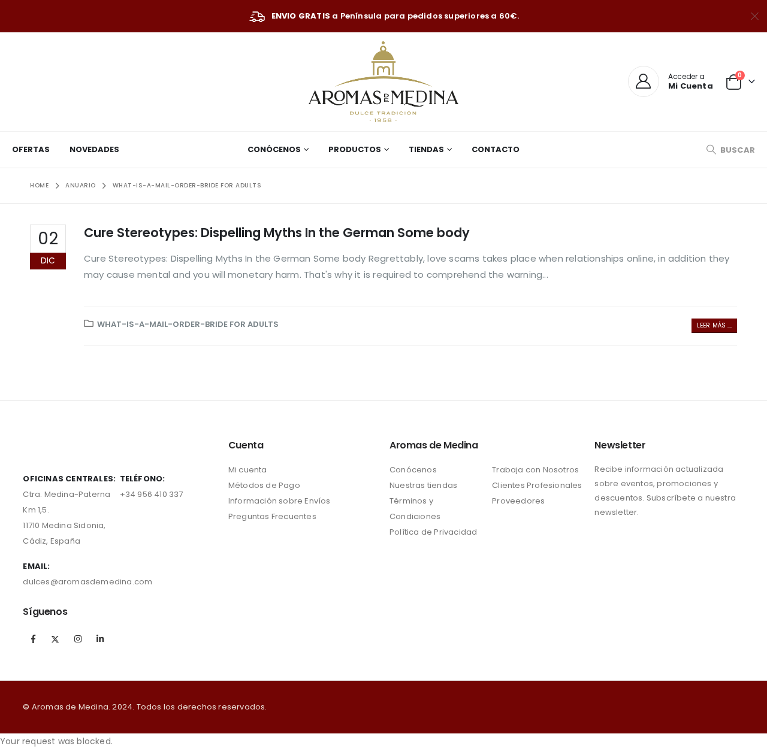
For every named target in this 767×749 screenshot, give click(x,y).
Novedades (94, 149)
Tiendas (426, 149)
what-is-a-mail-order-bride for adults (188, 324)
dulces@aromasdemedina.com (87, 581)
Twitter (56, 639)
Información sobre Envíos (279, 501)
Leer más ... (714, 325)
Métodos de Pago (264, 485)
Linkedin (100, 639)
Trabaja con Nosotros (535, 469)
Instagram (78, 639)
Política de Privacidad (433, 532)
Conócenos (274, 149)
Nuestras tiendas (423, 485)
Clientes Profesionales (537, 485)
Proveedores (518, 501)
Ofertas (31, 149)
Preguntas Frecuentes (272, 516)
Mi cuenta (247, 469)
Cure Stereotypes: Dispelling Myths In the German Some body (277, 232)
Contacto (496, 149)
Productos (354, 149)
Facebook (33, 639)
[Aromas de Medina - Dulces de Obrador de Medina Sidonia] (383, 81)
